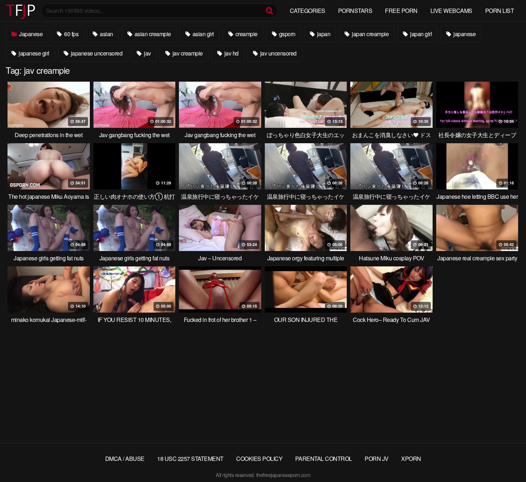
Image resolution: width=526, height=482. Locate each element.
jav (147, 53)
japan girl (420, 34)
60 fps (71, 34)
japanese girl (33, 53)
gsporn (287, 34)
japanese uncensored (95, 53)
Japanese (30, 34)
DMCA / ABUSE (125, 458)
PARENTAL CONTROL (323, 458)
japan (323, 34)
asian (106, 34)
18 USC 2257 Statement (190, 458)
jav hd (231, 53)
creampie (246, 34)
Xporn (411, 458)
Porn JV (377, 458)
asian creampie (152, 34)
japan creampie (370, 34)
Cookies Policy (259, 458)
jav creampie (187, 53)
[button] (11, 11)
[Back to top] (506, 459)
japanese (464, 34)
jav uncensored (278, 53)
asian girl (202, 34)
